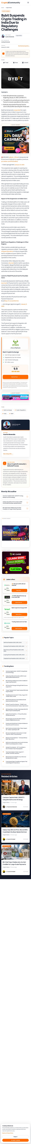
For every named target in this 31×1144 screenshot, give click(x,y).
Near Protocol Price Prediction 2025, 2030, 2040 (14, 650)
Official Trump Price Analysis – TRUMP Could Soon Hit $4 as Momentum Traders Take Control (17, 705)
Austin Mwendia (9, 434)
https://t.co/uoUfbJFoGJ (11, 301)
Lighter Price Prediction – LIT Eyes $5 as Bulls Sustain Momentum (16, 714)
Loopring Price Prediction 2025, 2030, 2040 (14, 654)
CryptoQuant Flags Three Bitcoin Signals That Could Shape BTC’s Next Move (16, 762)
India (5, 413)
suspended (17, 110)
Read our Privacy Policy (7, 1133)
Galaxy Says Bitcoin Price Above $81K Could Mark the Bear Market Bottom (12, 502)
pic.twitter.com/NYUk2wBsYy (9, 161)
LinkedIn (26, 62)
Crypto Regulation (21, 410)
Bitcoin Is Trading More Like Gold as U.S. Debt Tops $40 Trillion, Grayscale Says (16, 733)
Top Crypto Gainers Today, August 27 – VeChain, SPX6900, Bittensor (15, 752)
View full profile (8, 453)
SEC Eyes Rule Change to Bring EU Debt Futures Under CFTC (17, 686)
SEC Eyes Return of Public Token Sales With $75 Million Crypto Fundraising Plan (17, 710)
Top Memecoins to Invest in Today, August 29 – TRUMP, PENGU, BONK (17, 695)
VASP (12, 413)
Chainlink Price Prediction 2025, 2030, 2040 (14, 658)
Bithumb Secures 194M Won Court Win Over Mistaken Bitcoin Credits (16, 757)
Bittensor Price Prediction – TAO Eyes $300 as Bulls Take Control (16, 738)
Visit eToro (14, 377)
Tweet (6, 62)
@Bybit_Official (13, 157)
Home (2, 7)
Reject (15, 1136)
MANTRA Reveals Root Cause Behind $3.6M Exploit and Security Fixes (16, 700)
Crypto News (9, 7)
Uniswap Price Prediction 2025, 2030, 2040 (14, 646)
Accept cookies (15, 1140)
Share (16, 62)
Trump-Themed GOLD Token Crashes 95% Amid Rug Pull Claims (17, 691)
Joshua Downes (5, 42)
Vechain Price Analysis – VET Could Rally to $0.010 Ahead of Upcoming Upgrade (16, 748)
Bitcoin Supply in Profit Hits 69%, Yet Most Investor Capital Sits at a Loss (15, 719)
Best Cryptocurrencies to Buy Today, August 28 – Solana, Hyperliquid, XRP (16, 729)
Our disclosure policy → (24, 46)
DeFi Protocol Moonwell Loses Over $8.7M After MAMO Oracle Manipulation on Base (17, 743)
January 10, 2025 (19, 165)
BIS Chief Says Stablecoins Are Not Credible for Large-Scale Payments (12, 508)
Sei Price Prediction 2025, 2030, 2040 (13, 642)
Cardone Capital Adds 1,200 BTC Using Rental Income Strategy (13, 496)
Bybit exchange (8, 410)
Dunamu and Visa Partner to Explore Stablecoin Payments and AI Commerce (17, 724)
